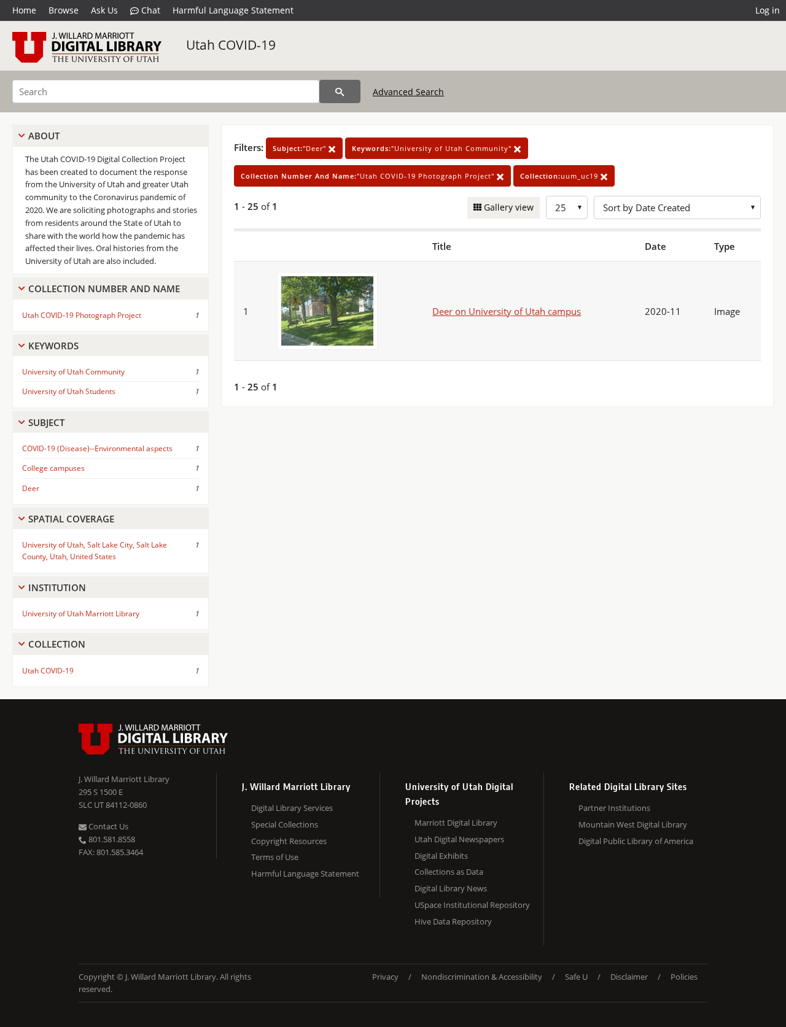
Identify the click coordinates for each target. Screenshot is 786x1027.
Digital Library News (450, 888)
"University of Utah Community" (433, 148)
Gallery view (507, 207)
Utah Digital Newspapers (459, 839)
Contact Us (107, 826)
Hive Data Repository (453, 921)
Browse (64, 10)
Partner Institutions (614, 807)
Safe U (576, 976)
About (44, 136)
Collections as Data (448, 871)
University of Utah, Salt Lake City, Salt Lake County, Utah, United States (94, 551)
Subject (46, 422)
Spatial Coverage (71, 519)
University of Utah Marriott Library (80, 613)
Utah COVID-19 (231, 44)
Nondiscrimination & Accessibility (481, 976)
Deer (30, 488)
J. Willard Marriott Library (124, 779)
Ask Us (104, 10)
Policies (684, 976)
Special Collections (284, 824)
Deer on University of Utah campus (506, 311)
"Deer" (301, 148)
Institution (57, 587)
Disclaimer (629, 976)
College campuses (53, 468)
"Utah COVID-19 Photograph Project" (369, 175)
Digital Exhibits (441, 855)
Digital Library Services (292, 807)
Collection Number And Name (104, 288)
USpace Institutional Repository (472, 904)
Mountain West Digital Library (632, 824)
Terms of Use (274, 856)
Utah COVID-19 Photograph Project (81, 315)
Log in (767, 10)
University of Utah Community (73, 371)
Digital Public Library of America (635, 841)
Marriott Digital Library (455, 822)
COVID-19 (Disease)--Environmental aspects (97, 448)
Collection (56, 644)
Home (24, 10)
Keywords (53, 345)
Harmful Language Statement (233, 10)
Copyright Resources (289, 841)
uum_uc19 (560, 175)
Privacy (385, 976)
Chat (149, 10)
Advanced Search (408, 92)
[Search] (339, 91)
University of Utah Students (68, 391)
